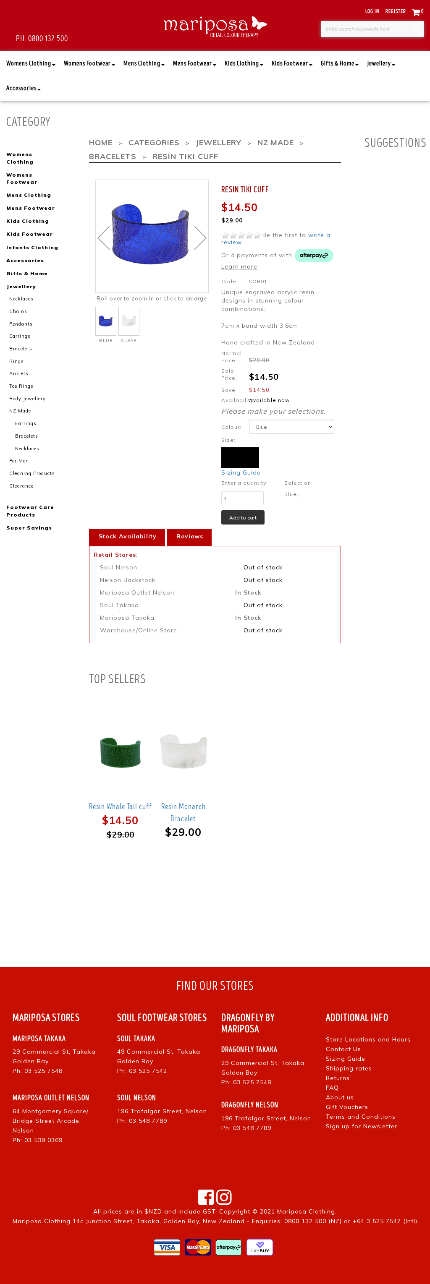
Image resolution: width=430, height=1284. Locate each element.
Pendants (21, 324)
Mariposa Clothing (306, 1211)
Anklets (19, 373)
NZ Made (20, 411)
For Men (19, 461)
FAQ (332, 1087)
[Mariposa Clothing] (215, 25)
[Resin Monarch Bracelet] (183, 752)
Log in (372, 11)
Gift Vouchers (347, 1107)
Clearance (21, 486)
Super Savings (29, 528)
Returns (338, 1078)
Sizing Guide (241, 472)
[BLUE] (106, 321)
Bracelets (20, 349)
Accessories (21, 88)
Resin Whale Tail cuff (120, 806)
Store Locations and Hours (368, 1039)
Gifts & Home (337, 64)
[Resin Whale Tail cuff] (120, 752)
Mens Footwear (192, 64)
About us (340, 1097)
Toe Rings (21, 386)
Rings (16, 361)
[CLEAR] (129, 321)
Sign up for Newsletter (361, 1126)
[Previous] (103, 238)
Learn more (239, 266)
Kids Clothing (242, 64)
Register (395, 11)
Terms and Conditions (361, 1116)
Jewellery (379, 64)
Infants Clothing (32, 247)
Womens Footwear (87, 64)
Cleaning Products (32, 473)
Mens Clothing (141, 64)
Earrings (20, 336)
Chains (18, 311)
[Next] (200, 238)
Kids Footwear (290, 64)
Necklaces (21, 299)
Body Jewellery (27, 399)
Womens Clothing (28, 64)
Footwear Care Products (30, 510)
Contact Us (343, 1049)
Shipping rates (349, 1068)
